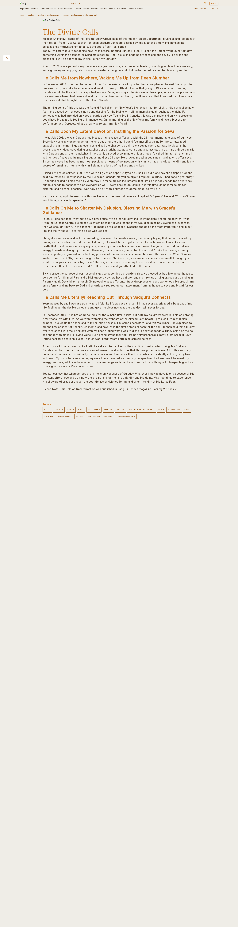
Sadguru (49, 416)
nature (108, 416)
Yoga (81, 410)
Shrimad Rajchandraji (141, 410)
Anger (70, 410)
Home (22, 15)
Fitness (108, 410)
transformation (125, 416)
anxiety (58, 410)
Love (187, 410)
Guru (161, 410)
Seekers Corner (53, 15)
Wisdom (31, 15)
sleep (47, 410)
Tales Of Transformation (72, 15)
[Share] (7, 58)
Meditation (174, 410)
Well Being (94, 410)
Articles (41, 15)
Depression (94, 416)
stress (80, 416)
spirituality (65, 416)
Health (121, 410)
